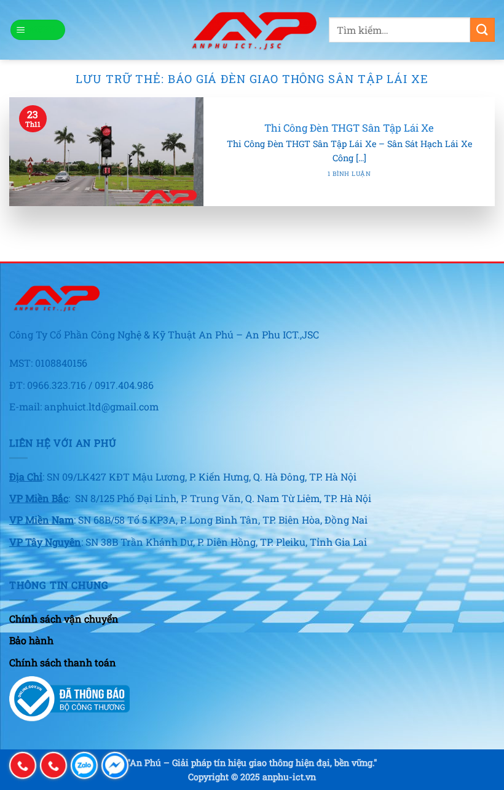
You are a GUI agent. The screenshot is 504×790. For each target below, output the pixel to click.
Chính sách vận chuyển (64, 618)
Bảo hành (31, 640)
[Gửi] (482, 30)
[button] (38, 30)
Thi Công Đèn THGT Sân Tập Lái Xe (349, 127)
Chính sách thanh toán (62, 662)
